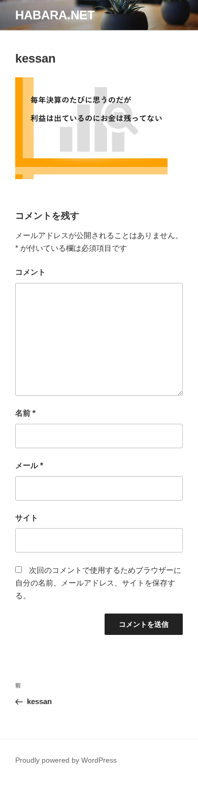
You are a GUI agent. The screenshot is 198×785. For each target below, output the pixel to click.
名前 (25, 413)
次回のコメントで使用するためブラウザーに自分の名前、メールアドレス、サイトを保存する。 (98, 583)
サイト (26, 517)
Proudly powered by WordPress (66, 760)
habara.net (55, 15)
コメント (30, 272)
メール (29, 465)
